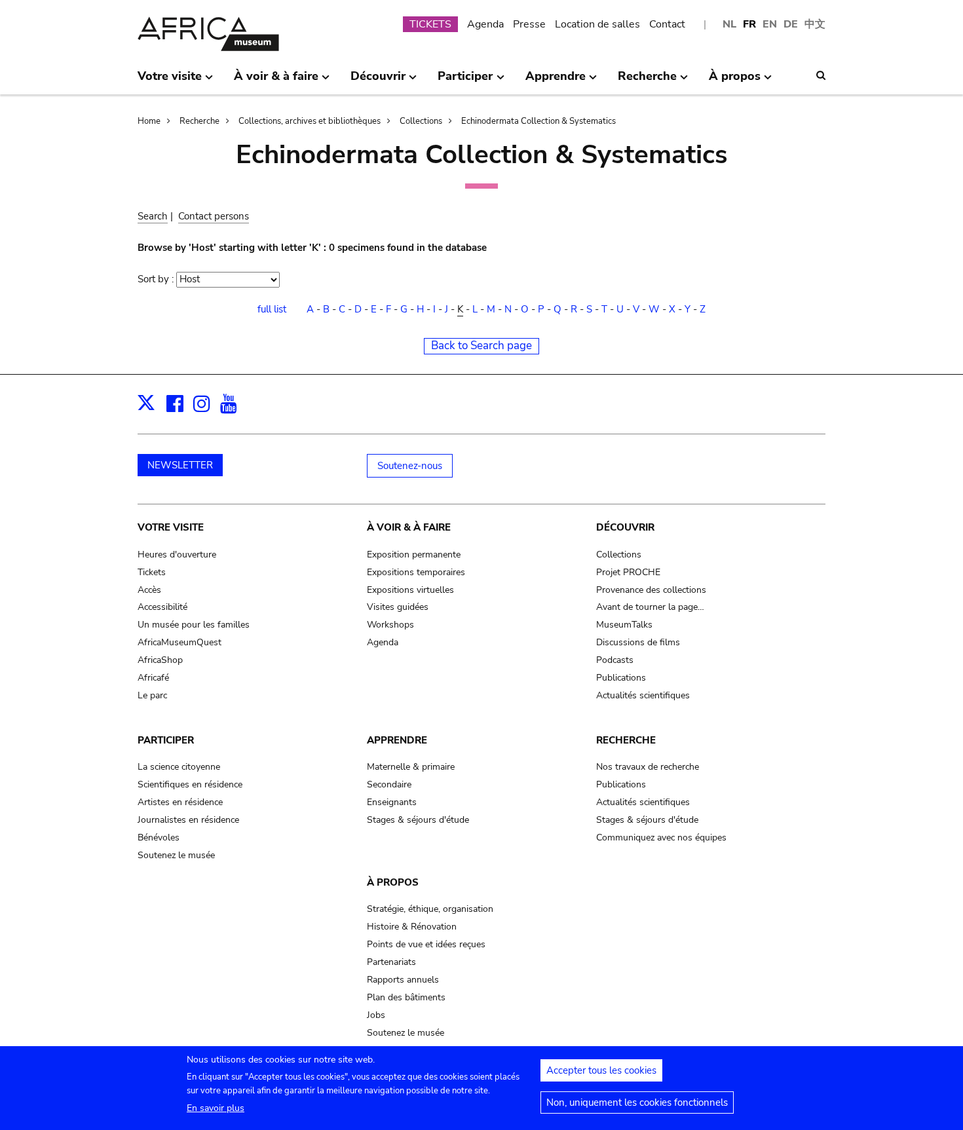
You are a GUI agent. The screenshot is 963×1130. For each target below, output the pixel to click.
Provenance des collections (651, 590)
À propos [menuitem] (735, 81)
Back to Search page (481, 345)
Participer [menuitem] (465, 81)
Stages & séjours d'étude (418, 820)
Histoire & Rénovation (412, 926)
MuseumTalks (624, 624)
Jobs (376, 1015)
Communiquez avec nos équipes (661, 837)
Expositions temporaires (416, 572)
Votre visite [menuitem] (170, 81)
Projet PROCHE (628, 572)
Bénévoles (158, 837)
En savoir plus (215, 1108)
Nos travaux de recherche (647, 767)
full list (271, 309)
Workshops (390, 624)
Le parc (152, 695)
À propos (393, 882)
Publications (621, 677)
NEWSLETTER (180, 465)
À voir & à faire (409, 527)
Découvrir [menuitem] (378, 81)
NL (729, 24)
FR (749, 24)
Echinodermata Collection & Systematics (538, 121)
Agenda (485, 24)
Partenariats (391, 962)
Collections (421, 121)
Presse (529, 24)
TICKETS (430, 24)
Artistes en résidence (180, 802)
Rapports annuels (403, 979)
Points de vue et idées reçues (426, 944)
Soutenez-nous (409, 465)
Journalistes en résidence (188, 820)
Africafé (153, 677)
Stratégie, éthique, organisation (430, 909)
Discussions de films (638, 642)
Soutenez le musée (176, 855)
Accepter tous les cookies (601, 1070)
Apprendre (397, 740)
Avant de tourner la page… (650, 607)
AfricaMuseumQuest (179, 642)
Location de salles (597, 24)
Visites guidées (397, 607)
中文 (814, 24)
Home (149, 121)
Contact (667, 24)
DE (791, 24)
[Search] (820, 75)
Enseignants (392, 802)
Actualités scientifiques (643, 695)
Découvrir (625, 527)
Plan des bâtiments (406, 997)
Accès (149, 590)
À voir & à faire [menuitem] (276, 81)
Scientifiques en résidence (190, 784)
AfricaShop (160, 660)
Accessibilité (162, 607)
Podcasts (614, 660)
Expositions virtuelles (410, 590)
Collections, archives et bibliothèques (309, 121)
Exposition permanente (414, 554)
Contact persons (213, 216)
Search (153, 216)
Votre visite (171, 527)
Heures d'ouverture (177, 554)
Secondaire (389, 784)
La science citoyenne (179, 767)
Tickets (152, 572)
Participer (166, 740)
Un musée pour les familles (194, 624)
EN (770, 24)
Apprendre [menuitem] (555, 81)
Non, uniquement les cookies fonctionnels (637, 1102)
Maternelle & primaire (411, 767)
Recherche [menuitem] (647, 81)
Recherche (199, 121)
